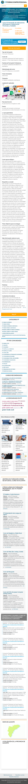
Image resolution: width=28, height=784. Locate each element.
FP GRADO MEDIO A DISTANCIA (9, 327)
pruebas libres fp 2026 (17, 407)
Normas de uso (8, 775)
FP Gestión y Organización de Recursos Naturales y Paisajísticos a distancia (12, 382)
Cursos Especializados (8, 333)
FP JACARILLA (6, 32)
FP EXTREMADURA (6, 361)
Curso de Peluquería (8, 571)
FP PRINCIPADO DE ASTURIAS (8, 369)
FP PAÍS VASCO (5, 367)
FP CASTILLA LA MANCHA (8, 349)
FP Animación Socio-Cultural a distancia (12, 392)
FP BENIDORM (6, 30)
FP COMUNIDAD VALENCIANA (8, 360)
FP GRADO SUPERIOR (6, 322)
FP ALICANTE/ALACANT (7, 29)
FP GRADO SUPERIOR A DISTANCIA (9, 326)
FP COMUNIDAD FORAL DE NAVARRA (10, 358)
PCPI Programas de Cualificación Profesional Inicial (14, 336)
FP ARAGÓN (4, 345)
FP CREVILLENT (18, 30)
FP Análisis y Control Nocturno (11, 494)
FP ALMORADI (18, 28)
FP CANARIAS (5, 347)
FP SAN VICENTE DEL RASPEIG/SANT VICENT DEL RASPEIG (20, 33)
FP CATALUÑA (5, 352)
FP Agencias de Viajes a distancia (10, 389)
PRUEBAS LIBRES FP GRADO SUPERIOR (10, 329)
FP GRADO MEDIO (6, 324)
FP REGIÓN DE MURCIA (7, 371)
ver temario (6, 528)
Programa (22, 41)
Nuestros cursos (20, 775)
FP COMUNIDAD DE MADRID (8, 356)
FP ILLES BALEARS (6, 365)
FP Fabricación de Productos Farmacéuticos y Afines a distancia (13, 386)
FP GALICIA (4, 363)
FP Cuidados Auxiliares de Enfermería (11, 378)
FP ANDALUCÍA (5, 343)
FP (14, 13)
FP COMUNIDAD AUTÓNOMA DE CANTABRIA (12, 354)
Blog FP (14, 314)
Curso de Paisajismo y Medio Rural (12, 533)
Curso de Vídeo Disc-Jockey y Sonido (13, 551)
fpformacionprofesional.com (15, 780)
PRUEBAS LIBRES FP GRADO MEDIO (10, 331)
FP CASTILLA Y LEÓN (7, 350)
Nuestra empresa (14, 776)
